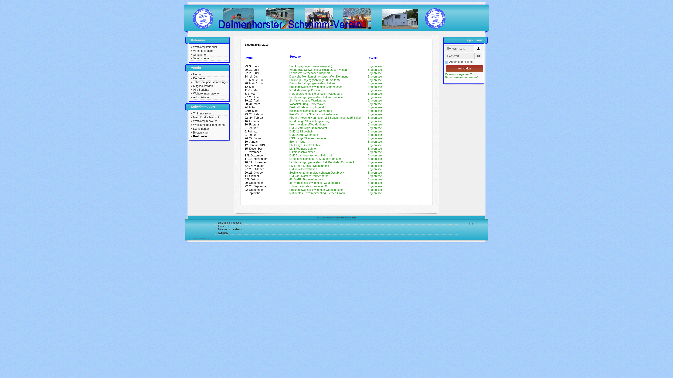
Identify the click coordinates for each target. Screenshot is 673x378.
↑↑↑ (471, 223)
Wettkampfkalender (205, 47)
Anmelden (464, 68)
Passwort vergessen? (458, 74)
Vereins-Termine (203, 50)
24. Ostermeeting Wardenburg (308, 100)
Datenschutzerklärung (230, 229)
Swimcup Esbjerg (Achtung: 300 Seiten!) (314, 80)
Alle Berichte (201, 89)
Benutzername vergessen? (461, 77)
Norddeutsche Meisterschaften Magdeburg (315, 93)
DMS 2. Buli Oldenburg (303, 134)
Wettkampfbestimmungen (209, 124)
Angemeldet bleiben (461, 61)
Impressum (224, 226)
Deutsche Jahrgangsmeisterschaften (312, 83)
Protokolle (200, 136)
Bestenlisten (201, 132)
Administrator (201, 97)
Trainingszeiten (202, 113)
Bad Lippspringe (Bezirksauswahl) (310, 66)
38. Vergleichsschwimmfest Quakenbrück (315, 182)
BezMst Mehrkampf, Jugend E (308, 107)
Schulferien (200, 54)
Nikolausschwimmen (302, 151)
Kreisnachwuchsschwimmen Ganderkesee (315, 86)
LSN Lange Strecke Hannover (308, 138)
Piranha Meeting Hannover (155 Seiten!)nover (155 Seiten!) (326, 117)
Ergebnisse (375, 66)
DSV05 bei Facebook (230, 222)
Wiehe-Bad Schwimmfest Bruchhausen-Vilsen (318, 69)
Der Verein (199, 78)
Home (197, 74)
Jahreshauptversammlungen (211, 82)
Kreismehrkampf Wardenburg (307, 124)
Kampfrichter (201, 128)
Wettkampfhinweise (205, 121)
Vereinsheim (201, 58)
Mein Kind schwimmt (206, 117)
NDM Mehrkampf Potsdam (305, 90)
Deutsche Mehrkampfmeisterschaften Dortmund (318, 76)
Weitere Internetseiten (206, 93)
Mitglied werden (203, 86)
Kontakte (223, 232)
